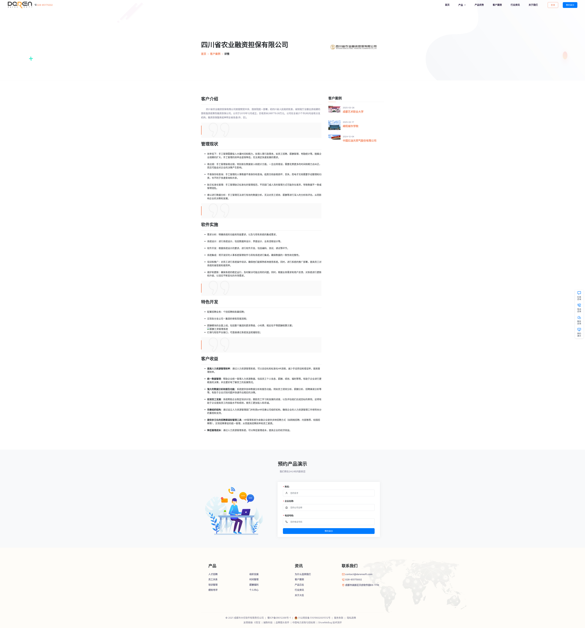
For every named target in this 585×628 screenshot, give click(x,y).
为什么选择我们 (303, 574)
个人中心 (254, 589)
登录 (553, 5)
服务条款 (338, 617)
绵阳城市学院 (350, 126)
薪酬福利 (254, 584)
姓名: (286, 486)
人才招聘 (213, 574)
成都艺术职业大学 (353, 111)
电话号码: (288, 515)
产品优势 (479, 4)
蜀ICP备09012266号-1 (279, 617)
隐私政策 (351, 617)
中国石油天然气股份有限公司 (359, 140)
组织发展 (254, 574)
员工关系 (213, 579)
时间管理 (254, 579)
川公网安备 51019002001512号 (314, 617)
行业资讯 (515, 4)
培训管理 (213, 584)
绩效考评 (213, 589)
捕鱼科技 (268, 622)
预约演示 (570, 5)
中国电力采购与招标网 (303, 622)
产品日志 (299, 584)
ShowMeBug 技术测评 (330, 622)
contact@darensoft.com (358, 574)
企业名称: (288, 501)
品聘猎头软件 (282, 622)
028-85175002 (45, 5)
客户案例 (497, 4)
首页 (447, 4)
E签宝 (257, 622)
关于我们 (533, 4)
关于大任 (299, 595)
